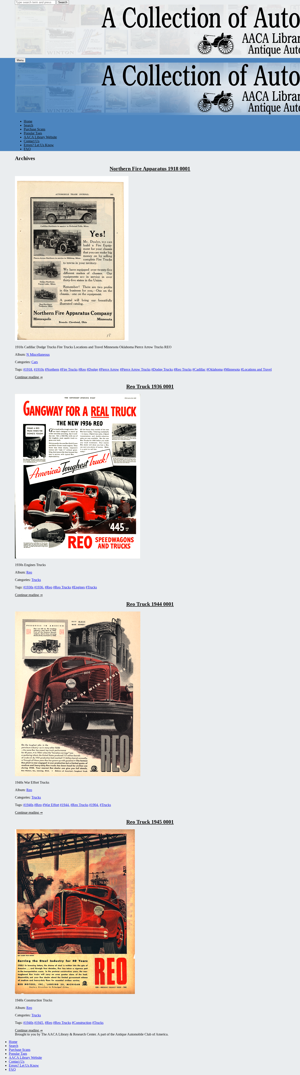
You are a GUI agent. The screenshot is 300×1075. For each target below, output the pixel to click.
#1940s (28, 805)
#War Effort (51, 805)
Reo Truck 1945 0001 (150, 822)
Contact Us (31, 141)
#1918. (28, 369)
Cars (34, 362)
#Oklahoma (214, 369)
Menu (20, 60)
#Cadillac (199, 369)
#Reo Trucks (183, 369)
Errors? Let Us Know (39, 145)
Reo (29, 572)
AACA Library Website (40, 137)
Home (28, 121)
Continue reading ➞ (29, 377)
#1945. (39, 1022)
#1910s (39, 369)
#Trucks (91, 587)
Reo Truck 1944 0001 (150, 604)
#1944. (65, 805)
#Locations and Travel (256, 369)
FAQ (27, 149)
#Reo (82, 369)
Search (62, 2)
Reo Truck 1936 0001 (150, 386)
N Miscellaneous (38, 354)
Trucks (36, 580)
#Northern (52, 369)
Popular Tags (33, 133)
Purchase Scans (34, 129)
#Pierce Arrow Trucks (135, 369)
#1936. (39, 587)
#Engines (78, 587)
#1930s (28, 587)
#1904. (94, 805)
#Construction (81, 1022)
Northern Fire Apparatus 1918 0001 (150, 168)
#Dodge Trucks (162, 369)
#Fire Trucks (69, 369)
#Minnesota (232, 369)
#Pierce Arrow (109, 369)
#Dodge (92, 369)
